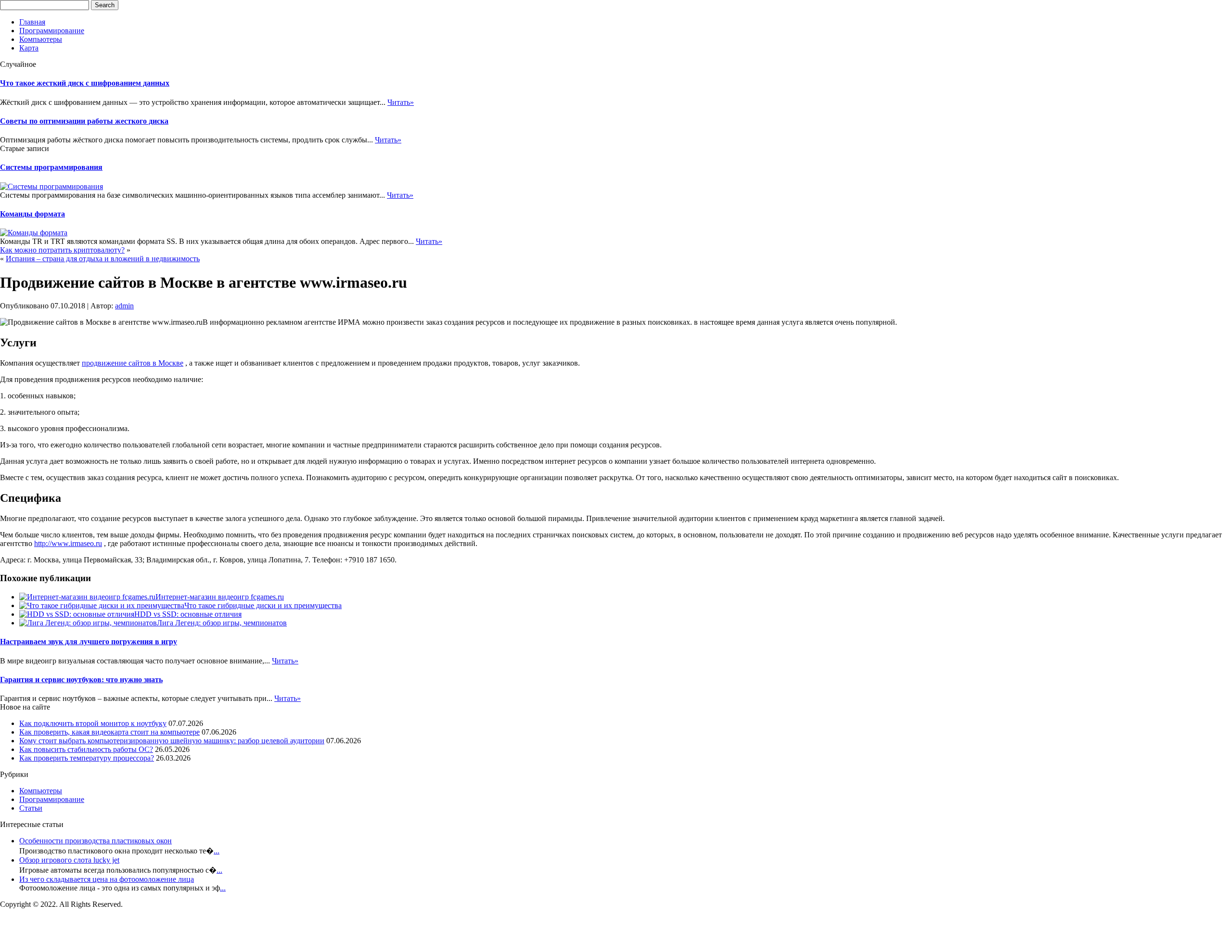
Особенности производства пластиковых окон (95, 841)
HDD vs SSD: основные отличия (188, 614)
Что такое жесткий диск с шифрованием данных (84, 83)
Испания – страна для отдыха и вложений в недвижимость (103, 258)
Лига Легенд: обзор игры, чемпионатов (222, 623)
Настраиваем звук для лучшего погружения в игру (88, 641)
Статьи (30, 808)
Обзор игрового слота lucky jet (69, 860)
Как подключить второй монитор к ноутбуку (93, 723)
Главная (32, 22)
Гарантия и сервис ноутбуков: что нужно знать (81, 679)
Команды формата (32, 214)
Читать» (400, 102)
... (216, 851)
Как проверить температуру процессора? (86, 758)
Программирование (51, 30)
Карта (28, 48)
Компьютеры (40, 39)
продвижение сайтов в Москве (132, 363)
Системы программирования (51, 167)
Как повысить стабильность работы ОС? (86, 749)
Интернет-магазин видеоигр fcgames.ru (219, 597)
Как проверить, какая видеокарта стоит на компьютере (109, 732)
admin (124, 306)
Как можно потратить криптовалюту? (62, 250)
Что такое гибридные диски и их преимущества (263, 605)
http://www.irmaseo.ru (68, 543)
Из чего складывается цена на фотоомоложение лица (106, 879)
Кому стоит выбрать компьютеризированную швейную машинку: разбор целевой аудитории (171, 741)
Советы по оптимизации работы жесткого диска (84, 121)
